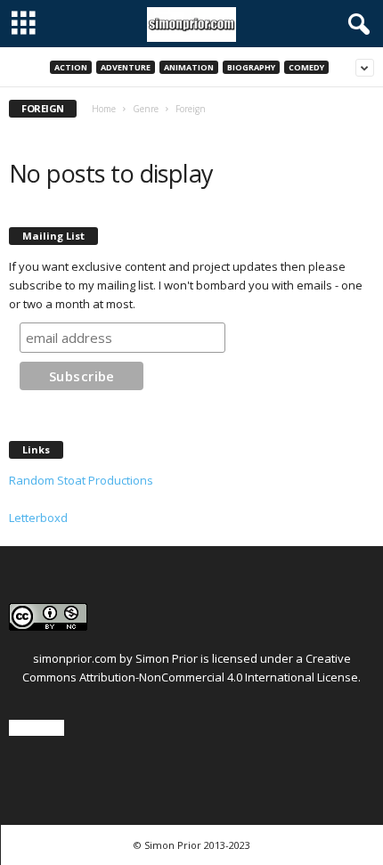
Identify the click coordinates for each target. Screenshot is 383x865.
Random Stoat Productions (81, 480)
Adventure (126, 67)
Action (70, 67)
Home (104, 108)
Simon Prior (166, 658)
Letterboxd (38, 518)
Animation (189, 67)
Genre (146, 108)
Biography (251, 67)
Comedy (306, 67)
